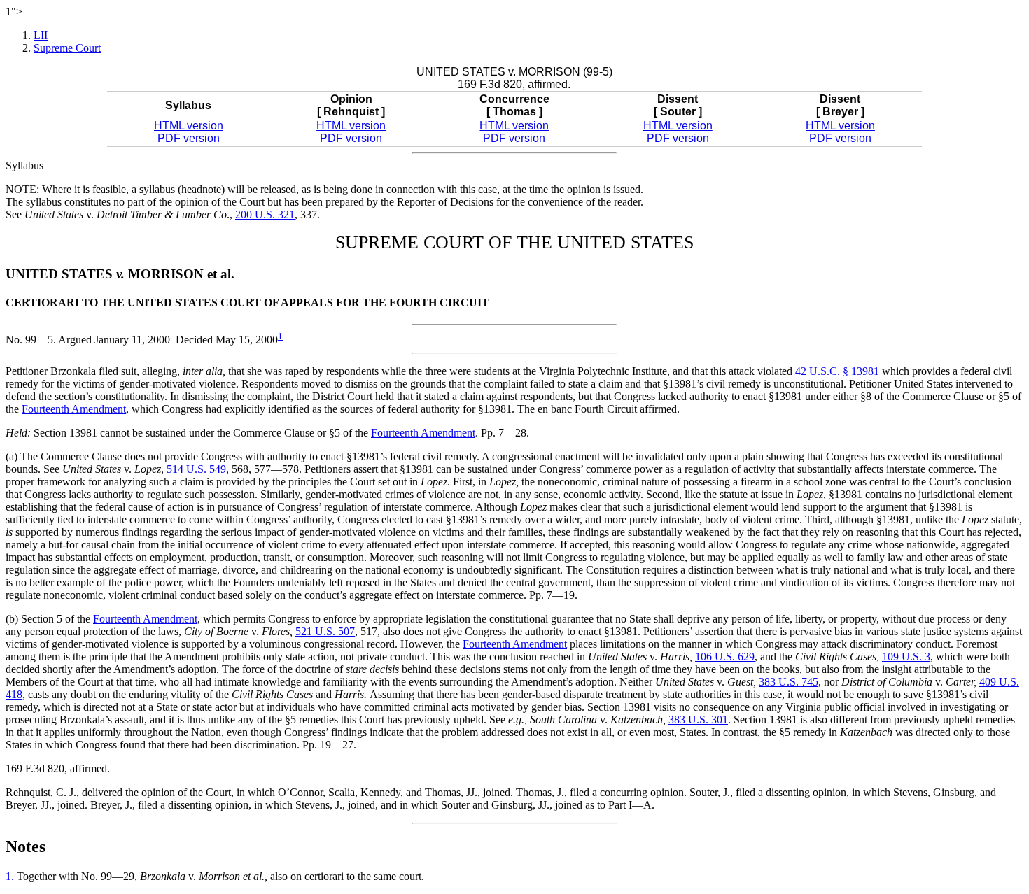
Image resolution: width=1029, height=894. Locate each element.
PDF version (189, 138)
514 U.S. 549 (196, 469)
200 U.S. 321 (265, 214)
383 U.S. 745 (788, 682)
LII (41, 35)
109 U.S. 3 (906, 656)
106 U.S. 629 (725, 656)
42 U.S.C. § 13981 (837, 371)
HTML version (188, 126)
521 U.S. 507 (325, 631)
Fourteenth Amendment (74, 409)
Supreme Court (67, 48)
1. (10, 876)
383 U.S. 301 (698, 719)
